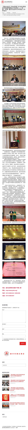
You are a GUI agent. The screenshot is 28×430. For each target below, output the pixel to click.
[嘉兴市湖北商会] (6, 2)
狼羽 (17, 427)
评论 (3, 309)
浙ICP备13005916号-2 (6, 427)
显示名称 (4, 324)
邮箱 (3, 329)
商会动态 (14, 12)
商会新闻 (8, 12)
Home (3, 12)
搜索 (3, 362)
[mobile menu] (26, 2)
